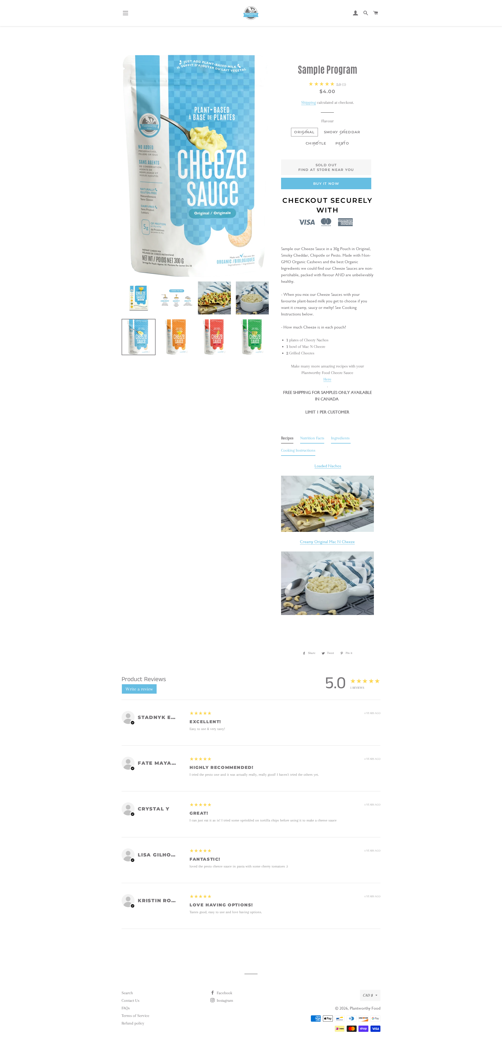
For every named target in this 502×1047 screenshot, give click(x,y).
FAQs (126, 1008)
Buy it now (326, 183)
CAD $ (368, 995)
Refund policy (133, 1023)
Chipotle (316, 143)
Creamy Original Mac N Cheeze (327, 541)
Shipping (308, 102)
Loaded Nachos (328, 465)
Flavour (327, 121)
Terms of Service (135, 1015)
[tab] (287, 439)
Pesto (342, 143)
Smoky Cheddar (342, 132)
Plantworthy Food (365, 1008)
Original (304, 132)
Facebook (224, 993)
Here (327, 379)
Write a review (139, 689)
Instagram (224, 1000)
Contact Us (130, 1000)
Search (127, 993)
